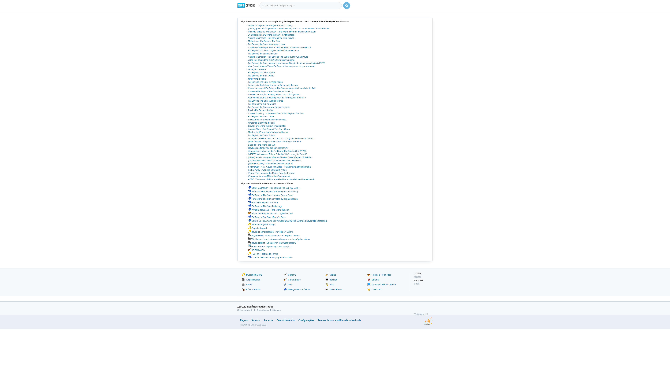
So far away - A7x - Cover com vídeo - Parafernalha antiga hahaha (279, 167)
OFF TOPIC (377, 289)
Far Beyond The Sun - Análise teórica (265, 101)
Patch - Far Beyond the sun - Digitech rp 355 (272, 213)
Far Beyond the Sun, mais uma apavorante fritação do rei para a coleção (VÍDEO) (286, 63)
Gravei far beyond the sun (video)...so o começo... (271, 25)
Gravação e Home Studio (384, 284)
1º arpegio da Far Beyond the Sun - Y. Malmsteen (271, 35)
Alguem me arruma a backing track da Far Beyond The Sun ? (277, 98)
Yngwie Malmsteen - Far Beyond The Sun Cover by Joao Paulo (278, 57)
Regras (244, 320)
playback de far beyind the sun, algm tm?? (268, 148)
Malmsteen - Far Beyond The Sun (264, 41)
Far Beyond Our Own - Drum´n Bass (268, 217)
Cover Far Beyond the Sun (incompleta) (267, 126)
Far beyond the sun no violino (262, 104)
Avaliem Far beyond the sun (261, 123)
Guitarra (292, 275)
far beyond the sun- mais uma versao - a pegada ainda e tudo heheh (280, 138)
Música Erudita (253, 289)
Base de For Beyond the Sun (261, 145)
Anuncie (268, 320)
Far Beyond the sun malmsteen (263, 54)
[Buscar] (346, 5)
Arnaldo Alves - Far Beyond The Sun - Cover (269, 129)
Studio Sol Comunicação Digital (429, 321)
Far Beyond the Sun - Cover (261, 116)
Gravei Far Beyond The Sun (264, 202)
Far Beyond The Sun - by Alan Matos (265, 82)
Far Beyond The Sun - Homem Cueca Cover (272, 195)
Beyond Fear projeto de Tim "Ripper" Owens (272, 232)
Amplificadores (253, 280)
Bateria (375, 280)
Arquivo (255, 320)
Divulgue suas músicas (299, 289)
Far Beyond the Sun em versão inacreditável (269, 107)
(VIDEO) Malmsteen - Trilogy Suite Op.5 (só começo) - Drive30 (277, 154)
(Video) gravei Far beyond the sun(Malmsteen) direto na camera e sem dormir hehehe (289, 28)
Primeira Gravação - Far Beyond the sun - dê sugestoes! (274, 94)
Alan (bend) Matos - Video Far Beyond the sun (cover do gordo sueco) (281, 66)
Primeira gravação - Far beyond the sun (270, 210)
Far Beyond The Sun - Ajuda (261, 72)
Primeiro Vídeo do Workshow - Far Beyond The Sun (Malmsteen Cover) (282, 32)
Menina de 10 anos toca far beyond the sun (268, 132)
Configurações (306, 320)
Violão (333, 275)
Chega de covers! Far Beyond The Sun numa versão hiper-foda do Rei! (281, 88)
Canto (249, 284)
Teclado (333, 280)
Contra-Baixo (294, 280)
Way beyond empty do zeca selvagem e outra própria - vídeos (280, 239)
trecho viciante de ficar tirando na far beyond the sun (273, 85)
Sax (332, 284)
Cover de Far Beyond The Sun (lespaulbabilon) (270, 91)
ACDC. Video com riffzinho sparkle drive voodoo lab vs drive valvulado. (281, 179)
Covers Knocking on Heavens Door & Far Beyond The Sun (276, 113)
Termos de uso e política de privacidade (339, 320)
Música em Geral (254, 275)
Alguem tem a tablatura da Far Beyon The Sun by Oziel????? (277, 151)
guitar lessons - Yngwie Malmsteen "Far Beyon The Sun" (275, 142)
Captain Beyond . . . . (261, 228)
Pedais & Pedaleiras (381, 275)
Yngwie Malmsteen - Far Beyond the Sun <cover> (271, 38)
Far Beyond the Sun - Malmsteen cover (266, 44)
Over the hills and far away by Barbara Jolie (272, 257)
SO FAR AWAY (258, 250)
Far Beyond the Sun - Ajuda (261, 76)
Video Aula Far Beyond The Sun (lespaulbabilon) (274, 191)
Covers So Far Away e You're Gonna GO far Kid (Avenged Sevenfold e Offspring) (289, 221)
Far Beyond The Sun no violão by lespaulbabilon (274, 199)
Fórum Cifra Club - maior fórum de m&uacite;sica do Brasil (246, 5)
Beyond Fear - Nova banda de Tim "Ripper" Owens (275, 235)
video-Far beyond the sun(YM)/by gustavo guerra (271, 60)
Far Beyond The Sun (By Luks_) (266, 206)
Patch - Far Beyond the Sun (261, 110)
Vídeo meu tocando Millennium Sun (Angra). (269, 176)
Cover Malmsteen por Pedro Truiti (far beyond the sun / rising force (279, 47)
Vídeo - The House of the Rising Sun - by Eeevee (271, 173)
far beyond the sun (257, 69)
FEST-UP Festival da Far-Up (264, 254)
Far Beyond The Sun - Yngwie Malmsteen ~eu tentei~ (273, 50)
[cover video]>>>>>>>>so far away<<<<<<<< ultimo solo (274, 160)
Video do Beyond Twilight (263, 224)
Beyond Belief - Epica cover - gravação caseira (273, 243)
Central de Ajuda (286, 320)
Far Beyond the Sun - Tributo (261, 135)
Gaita (290, 284)
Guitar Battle (336, 289)
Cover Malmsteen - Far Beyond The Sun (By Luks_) (275, 188)
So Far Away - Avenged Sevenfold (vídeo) (267, 170)
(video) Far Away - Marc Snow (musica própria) (270, 163)
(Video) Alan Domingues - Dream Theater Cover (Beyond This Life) (279, 157)
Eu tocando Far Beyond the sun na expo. (267, 120)
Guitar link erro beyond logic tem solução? (271, 246)
